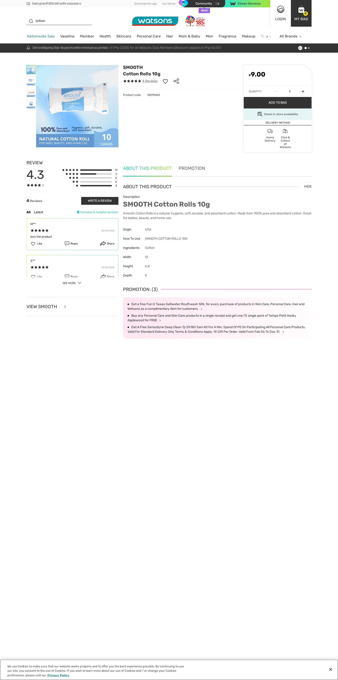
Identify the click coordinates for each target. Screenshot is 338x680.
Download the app (145, 3)
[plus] (303, 91)
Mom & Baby (189, 36)
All (28, 212)
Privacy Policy (58, 675)
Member (87, 36)
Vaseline (67, 36)
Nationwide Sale (41, 36)
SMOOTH (133, 67)
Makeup (248, 36)
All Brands (288, 36)
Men (209, 36)
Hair (169, 36)
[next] (267, 36)
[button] (301, 13)
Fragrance (227, 36)
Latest (38, 212)
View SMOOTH (42, 306)
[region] (169, 670)
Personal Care (149, 36)
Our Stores (168, 3)
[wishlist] (165, 81)
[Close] (331, 669)
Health (105, 36)
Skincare (123, 36)
